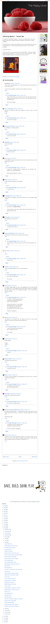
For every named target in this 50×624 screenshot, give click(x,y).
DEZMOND (7, 142)
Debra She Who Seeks (10, 126)
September (7, 534)
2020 (5, 516)
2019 (5, 518)
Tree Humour (7, 571)
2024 (5, 509)
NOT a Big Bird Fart (8, 593)
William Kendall (8, 358)
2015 (5, 526)
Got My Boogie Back (8, 560)
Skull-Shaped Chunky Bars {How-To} (12, 564)
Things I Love (7, 591)
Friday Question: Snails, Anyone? (11, 604)
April (6, 608)
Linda (6, 338)
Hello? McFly (7, 565)
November (7, 531)
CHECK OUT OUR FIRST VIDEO (11, 575)
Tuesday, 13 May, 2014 (15, 83)
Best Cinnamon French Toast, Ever (11, 553)
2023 (5, 511)
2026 (5, 505)
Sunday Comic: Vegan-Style (10, 600)
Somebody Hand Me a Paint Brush (11, 606)
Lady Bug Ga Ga (7, 549)
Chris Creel (7, 250)
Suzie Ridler (7, 393)
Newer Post (6, 456)
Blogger (38, 501)
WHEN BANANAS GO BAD (10, 584)
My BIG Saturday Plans (9, 602)
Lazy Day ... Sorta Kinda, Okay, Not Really (13, 569)
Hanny (6, 374)
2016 (5, 524)
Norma (6, 317)
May (6, 542)
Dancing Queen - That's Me (10, 580)
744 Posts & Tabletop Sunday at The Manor (13, 598)
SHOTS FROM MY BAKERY (10, 556)
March (6, 610)
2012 (5, 618)
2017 (5, 522)
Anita (6, 435)
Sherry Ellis (7, 217)
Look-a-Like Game (8, 543)
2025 (5, 507)
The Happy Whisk (11, 95)
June (6, 540)
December (7, 529)
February (7, 612)
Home (20, 456)
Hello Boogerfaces (8, 567)
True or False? (7, 586)
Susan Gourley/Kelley (9, 233)
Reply (6, 90)
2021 (5, 515)
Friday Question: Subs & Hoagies (11, 558)
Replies (7, 93)
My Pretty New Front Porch (10, 547)
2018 (5, 520)
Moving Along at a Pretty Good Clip (11, 589)
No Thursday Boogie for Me (10, 562)
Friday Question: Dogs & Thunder (11, 573)
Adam (6, 179)
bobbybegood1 (8, 195)
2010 (5, 621)
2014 (5, 527)
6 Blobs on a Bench (8, 551)
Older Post (34, 456)
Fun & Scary (7, 576)
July (6, 538)
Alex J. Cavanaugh (9, 108)
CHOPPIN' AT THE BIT (9, 582)
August (6, 536)
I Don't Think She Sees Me (10, 578)
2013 (5, 616)
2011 (5, 619)
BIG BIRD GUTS (7, 595)
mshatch (6, 266)
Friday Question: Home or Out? (10, 545)
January (6, 613)
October (6, 533)
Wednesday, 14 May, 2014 (21, 350)
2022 (5, 513)
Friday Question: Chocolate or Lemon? (12, 587)
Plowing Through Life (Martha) (11, 409)
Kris (5, 158)
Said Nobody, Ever (8, 597)
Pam (6, 285)
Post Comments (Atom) (23, 460)
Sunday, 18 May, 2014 (11, 435)
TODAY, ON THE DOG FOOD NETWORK (13, 554)
